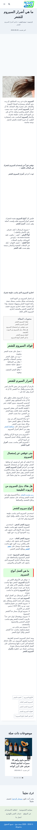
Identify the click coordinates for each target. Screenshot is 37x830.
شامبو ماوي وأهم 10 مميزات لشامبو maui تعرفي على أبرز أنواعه (20, 763)
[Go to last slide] (28, 756)
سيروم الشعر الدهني (26, 707)
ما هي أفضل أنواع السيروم (19, 337)
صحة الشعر (22, 22)
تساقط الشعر (9, 427)
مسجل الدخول (17, 799)
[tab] (22, 777)
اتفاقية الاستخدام (11, 810)
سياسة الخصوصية (25, 810)
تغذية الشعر (17, 697)
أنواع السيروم (28, 697)
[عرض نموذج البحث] (9, 4)
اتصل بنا (18, 817)
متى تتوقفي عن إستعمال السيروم (17, 327)
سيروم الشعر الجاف (26, 702)
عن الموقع (27, 814)
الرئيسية (30, 22)
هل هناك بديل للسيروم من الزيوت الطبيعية (17, 331)
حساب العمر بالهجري (13, 814)
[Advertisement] (18, 55)
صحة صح (18, 824)
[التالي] (8, 756)
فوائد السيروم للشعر (21, 322)
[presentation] (18, 747)
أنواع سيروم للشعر (22, 335)
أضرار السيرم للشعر (21, 324)
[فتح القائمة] (4, 4)
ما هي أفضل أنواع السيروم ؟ (24, 716)
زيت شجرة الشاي (27, 495)
